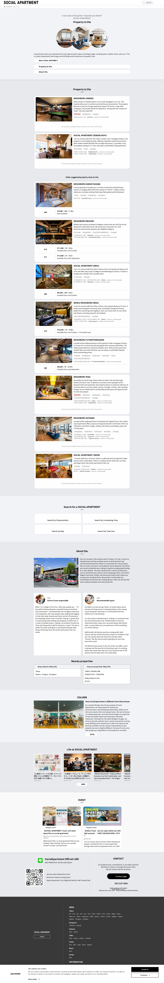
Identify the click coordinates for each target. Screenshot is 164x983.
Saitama (72, 929)
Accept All (145, 969)
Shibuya (97, 916)
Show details (32, 979)
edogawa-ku (85, 916)
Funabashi (88, 938)
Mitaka (91, 916)
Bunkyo (99, 914)
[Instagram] (35, 941)
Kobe (70, 957)
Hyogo (71, 955)
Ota (70, 914)
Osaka (71, 942)
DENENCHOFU (90, 674)
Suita (70, 944)
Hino (85, 914)
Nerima (79, 916)
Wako (70, 932)
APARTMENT (9, 6)
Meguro (38, 674)
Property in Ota (45, 66)
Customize (143, 975)
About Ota (43, 72)
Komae (108, 914)
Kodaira (108, 916)
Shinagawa (52, 674)
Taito (89, 914)
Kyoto (71, 948)
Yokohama (72, 925)
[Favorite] (70, 119)
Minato (119, 914)
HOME (42, 936)
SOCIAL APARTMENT (42, 932)
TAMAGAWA (100, 674)
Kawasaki (78, 925)
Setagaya (45, 674)
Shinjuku (120, 916)
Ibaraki (84, 944)
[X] (39, 941)
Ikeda (74, 944)
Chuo (73, 914)
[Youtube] (44, 941)
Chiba (71, 935)
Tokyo (14, 6)
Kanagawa (73, 923)
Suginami (71, 919)
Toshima (102, 916)
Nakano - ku (72, 916)
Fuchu (103, 914)
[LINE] (49, 941)
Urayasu (76, 938)
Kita (78, 914)
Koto (81, 914)
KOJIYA (87, 681)
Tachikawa (85, 919)
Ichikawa (81, 938)
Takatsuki (89, 944)
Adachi (93, 914)
